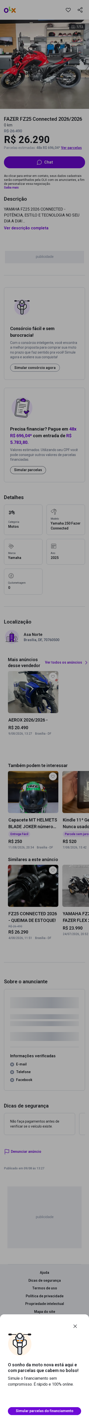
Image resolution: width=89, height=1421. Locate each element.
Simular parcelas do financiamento (44, 1411)
